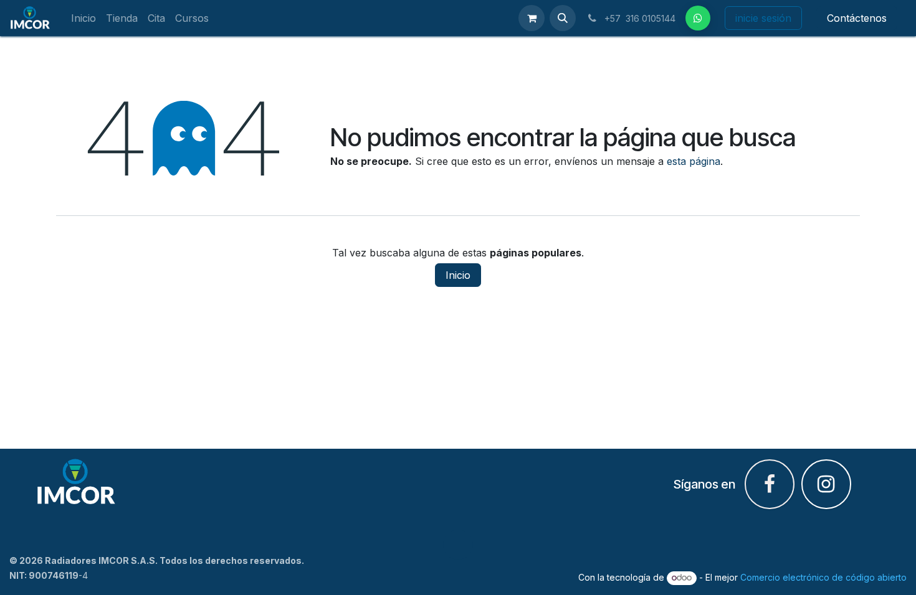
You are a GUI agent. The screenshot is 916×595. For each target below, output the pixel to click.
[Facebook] (697, 18)
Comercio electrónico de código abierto (823, 577)
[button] (563, 18)
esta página (693, 161)
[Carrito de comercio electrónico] (531, 18)
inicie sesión (763, 18)
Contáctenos (857, 18)
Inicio (458, 275)
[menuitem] (83, 18)
